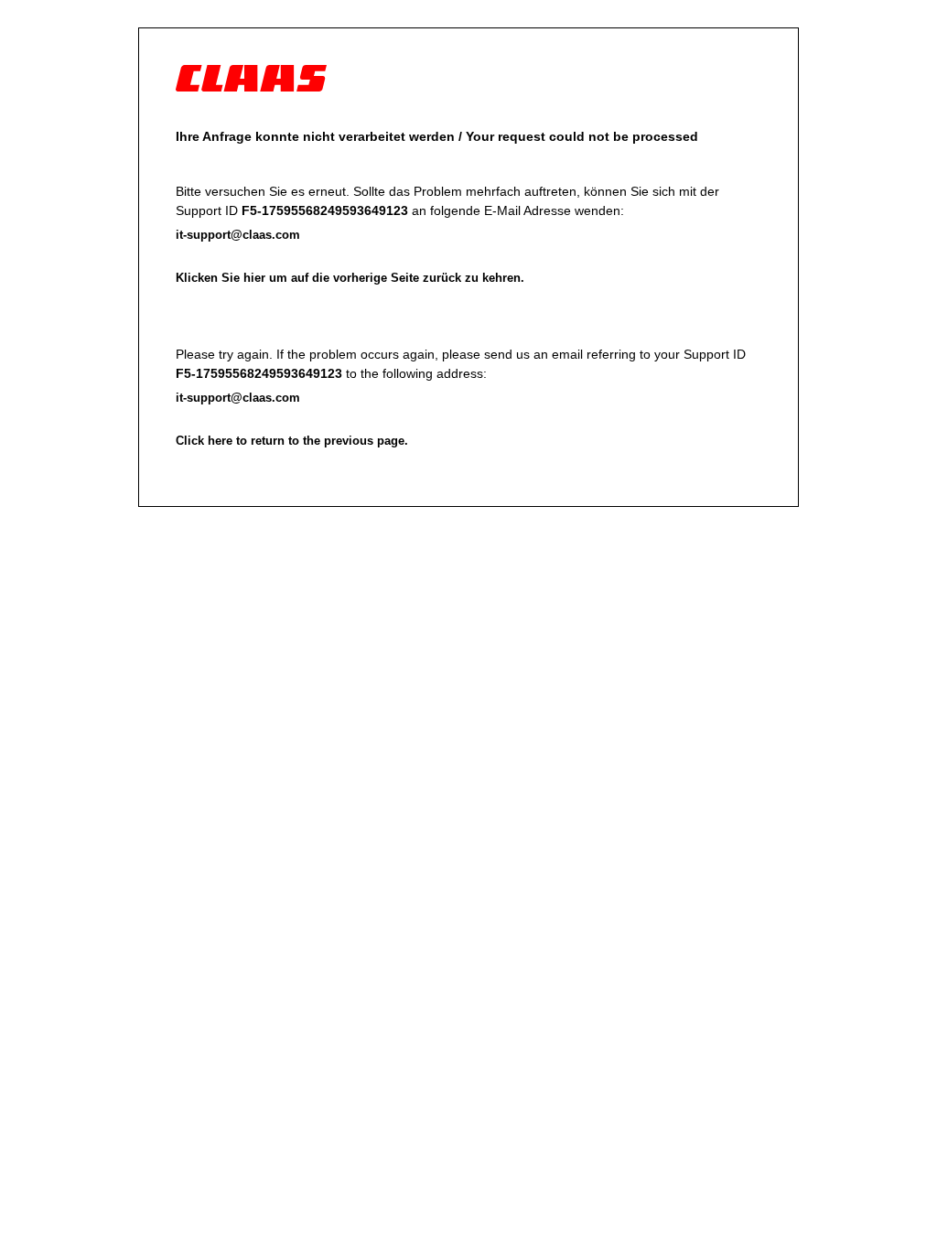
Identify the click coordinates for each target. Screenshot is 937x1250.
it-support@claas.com (238, 235)
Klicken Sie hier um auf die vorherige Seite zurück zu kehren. (350, 278)
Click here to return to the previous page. (292, 440)
